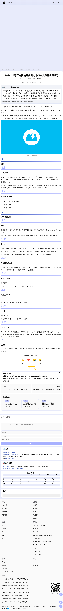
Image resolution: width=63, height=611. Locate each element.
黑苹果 (35, 518)
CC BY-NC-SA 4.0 (37, 378)
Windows (4, 532)
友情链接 (4, 515)
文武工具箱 (36, 551)
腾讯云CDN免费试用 (7, 286)
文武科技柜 (9, 3)
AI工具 (35, 505)
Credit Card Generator (39, 532)
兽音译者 (4, 512)
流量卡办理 (6, 454)
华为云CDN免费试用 (7, 319)
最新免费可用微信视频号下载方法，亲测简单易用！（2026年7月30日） (16, 599)
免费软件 (36, 528)
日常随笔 (36, 512)
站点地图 (4, 505)
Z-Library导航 (37, 555)
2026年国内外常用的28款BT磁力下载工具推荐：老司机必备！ (16, 579)
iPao (37, 607)
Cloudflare (4, 332)
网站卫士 (3, 267)
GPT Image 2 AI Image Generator (43, 535)
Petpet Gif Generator (8, 572)
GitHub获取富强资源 (9, 453)
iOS (3, 535)
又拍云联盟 (4, 118)
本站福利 (8, 458)
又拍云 (3, 230)
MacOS (4, 528)
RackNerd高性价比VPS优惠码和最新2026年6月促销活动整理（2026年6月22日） (16, 585)
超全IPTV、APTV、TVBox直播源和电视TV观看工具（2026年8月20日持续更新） (16, 602)
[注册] (53, 2)
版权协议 (36, 565)
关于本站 (4, 508)
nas (3, 538)
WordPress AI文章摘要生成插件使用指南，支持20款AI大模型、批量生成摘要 (16, 589)
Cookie (35, 562)
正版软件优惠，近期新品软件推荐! (13, 468)
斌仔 (10, 373)
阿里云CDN (4, 299)
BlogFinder (5, 562)
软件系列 (36, 515)
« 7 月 (4, 486)
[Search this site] (56, 2)
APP (3, 525)
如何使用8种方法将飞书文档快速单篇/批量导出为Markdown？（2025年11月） (16, 595)
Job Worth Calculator (39, 525)
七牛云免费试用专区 (7, 254)
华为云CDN (4, 315)
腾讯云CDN (4, 283)
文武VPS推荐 (37, 538)
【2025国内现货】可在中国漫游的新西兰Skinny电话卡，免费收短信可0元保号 (16, 592)
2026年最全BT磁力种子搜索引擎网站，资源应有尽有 (16, 582)
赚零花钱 (14, 458)
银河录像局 (6, 467)
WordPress (26, 607)
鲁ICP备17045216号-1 (49, 607)
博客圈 (4, 565)
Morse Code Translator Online (42, 542)
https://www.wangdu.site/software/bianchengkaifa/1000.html (28, 376)
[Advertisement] (31, 20)
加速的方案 (13, 110)
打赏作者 (32, 368)
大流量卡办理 (14, 454)
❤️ (28, 360)
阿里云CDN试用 (6, 302)
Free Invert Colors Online (40, 545)
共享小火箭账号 (37, 548)
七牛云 (3, 249)
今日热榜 (4, 568)
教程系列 (36, 508)
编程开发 (13, 69)
